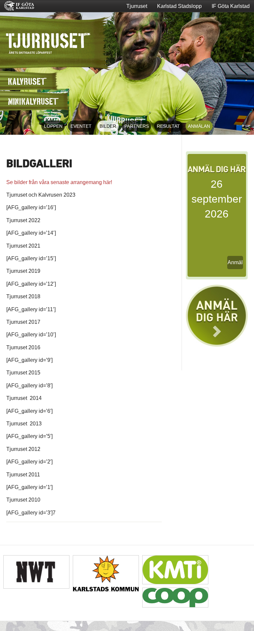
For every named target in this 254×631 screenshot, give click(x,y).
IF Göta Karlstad (231, 6)
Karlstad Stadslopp (179, 6)
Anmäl (235, 262)
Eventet (81, 126)
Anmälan (199, 126)
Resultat (168, 126)
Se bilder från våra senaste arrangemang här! (59, 182)
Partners (136, 126)
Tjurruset (136, 6)
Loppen (53, 126)
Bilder (108, 126)
